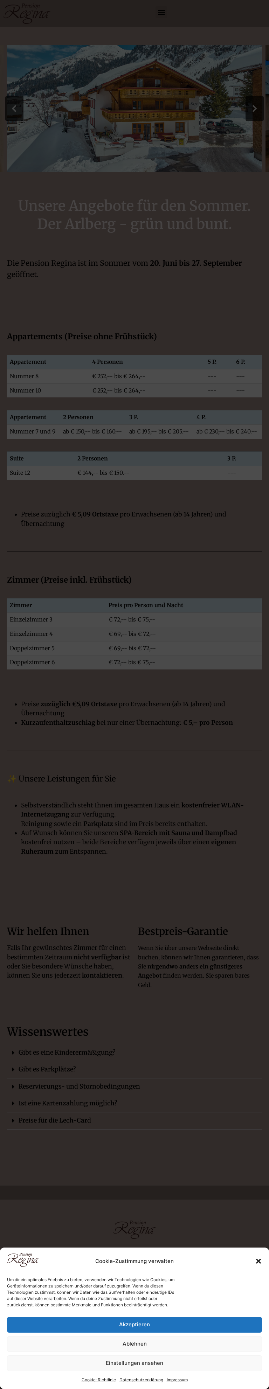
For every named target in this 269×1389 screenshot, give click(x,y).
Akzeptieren (134, 1324)
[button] (258, 1261)
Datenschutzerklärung (141, 1379)
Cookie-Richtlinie (99, 1379)
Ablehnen (135, 1343)
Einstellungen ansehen (134, 1363)
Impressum (177, 1379)
